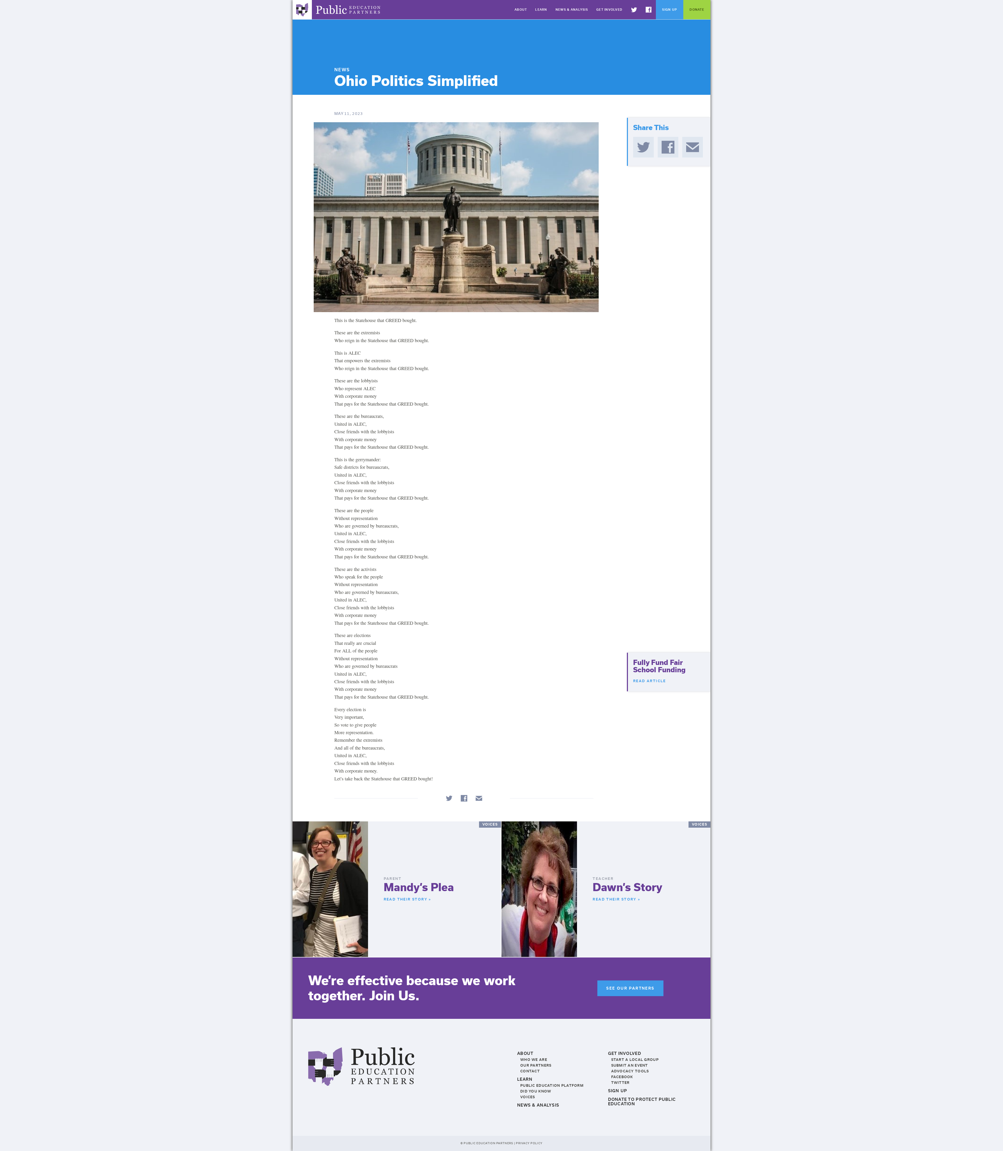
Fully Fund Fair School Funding (659, 666)
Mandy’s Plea (419, 887)
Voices (527, 1097)
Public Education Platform (552, 1086)
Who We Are (533, 1060)
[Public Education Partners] (361, 1083)
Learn (541, 9)
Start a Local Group (635, 1060)
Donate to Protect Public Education (642, 1101)
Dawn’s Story (627, 887)
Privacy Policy (529, 1143)
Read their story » (407, 899)
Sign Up (669, 9)
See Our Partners (630, 988)
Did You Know (535, 1091)
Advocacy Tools (630, 1071)
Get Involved (609, 9)
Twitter (620, 1083)
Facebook (622, 1077)
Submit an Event (629, 1065)
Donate (697, 9)
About (521, 9)
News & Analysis (572, 9)
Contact (530, 1071)
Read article (649, 681)
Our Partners (535, 1065)
